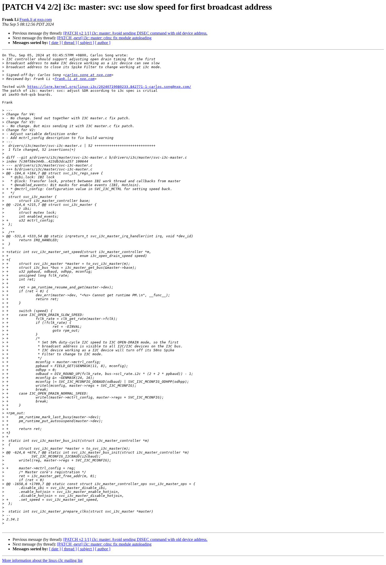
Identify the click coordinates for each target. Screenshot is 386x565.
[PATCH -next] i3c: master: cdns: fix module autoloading (104, 38)
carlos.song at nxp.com (88, 75)
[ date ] (55, 42)
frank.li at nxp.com (75, 79)
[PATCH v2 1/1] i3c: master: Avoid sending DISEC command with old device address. (135, 33)
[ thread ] (69, 42)
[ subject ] (86, 42)
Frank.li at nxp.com (35, 19)
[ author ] (102, 42)
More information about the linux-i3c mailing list (42, 560)
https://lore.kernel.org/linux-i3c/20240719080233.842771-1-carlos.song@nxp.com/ (109, 87)
